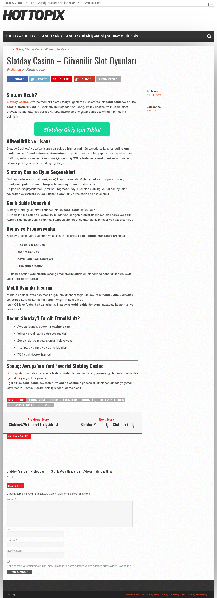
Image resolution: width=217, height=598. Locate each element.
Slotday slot (45, 405)
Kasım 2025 (154, 94)
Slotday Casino (18, 102)
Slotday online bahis (112, 400)
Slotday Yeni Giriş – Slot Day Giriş (107, 424)
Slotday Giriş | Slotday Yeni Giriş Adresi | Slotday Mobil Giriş (66, 3)
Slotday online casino (21, 405)
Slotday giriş (88, 400)
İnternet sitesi (14, 550)
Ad (9, 529)
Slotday (20, 49)
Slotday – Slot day (16, 3)
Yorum (11, 499)
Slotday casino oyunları (63, 400)
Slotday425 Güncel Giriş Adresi (33, 424)
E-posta (12, 540)
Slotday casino (37, 400)
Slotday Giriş (103, 471)
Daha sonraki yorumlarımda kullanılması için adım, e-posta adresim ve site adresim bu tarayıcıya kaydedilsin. (69, 566)
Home (10, 49)
